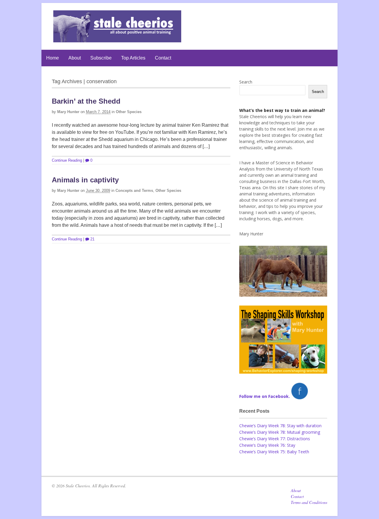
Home (52, 57)
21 (91, 239)
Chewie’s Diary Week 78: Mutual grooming (279, 432)
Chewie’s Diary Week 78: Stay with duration (280, 425)
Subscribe (101, 57)
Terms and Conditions (309, 502)
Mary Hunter (68, 112)
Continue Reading (67, 160)
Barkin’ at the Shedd (86, 101)
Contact (163, 57)
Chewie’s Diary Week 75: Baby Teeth (274, 451)
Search (245, 82)
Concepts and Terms (134, 190)
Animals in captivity (85, 180)
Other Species (129, 112)
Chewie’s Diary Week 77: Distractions (274, 438)
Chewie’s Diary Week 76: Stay (267, 445)
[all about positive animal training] (117, 39)
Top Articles (133, 57)
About (74, 57)
